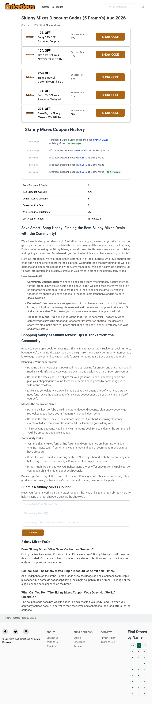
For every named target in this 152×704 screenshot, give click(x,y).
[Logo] (20, 7)
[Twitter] (15, 631)
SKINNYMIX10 (100, 139)
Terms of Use (108, 642)
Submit (33, 532)
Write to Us (52, 642)
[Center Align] (143, 7)
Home (8, 618)
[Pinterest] (26, 631)
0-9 (132, 646)
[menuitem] (46, 7)
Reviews (78, 646)
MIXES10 (82, 157)
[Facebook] (5, 631)
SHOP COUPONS (83, 632)
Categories (57, 6)
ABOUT (51, 632)
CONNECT (106, 632)
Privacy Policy (108, 637)
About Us (51, 646)
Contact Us (52, 637)
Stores (45, 6)
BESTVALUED (84, 150)
